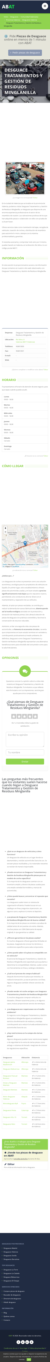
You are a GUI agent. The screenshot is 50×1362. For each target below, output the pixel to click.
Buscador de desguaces (12, 1295)
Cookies (25, 1351)
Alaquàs (24, 1096)
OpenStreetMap (20, 564)
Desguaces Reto (9, 1124)
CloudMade (15, 566)
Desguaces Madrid (10, 1248)
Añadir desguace (10, 1302)
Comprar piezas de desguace (14, 1291)
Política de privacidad (37, 1348)
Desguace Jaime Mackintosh (9, 1063)
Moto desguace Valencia (9, 1097)
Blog (5, 1313)
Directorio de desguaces (12, 1298)
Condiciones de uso (11, 1348)
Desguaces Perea (9, 1110)
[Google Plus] (27, 1342)
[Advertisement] (25, 134)
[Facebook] (18, 1342)
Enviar (25, 761)
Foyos (23, 1103)
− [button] (5, 532)
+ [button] (5, 528)
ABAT (10, 1336)
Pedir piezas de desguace (25, 52)
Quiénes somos (9, 1316)
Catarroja (24, 1110)
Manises (24, 1076)
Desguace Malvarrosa (11, 1069)
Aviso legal (23, 1348)
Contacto (7, 1320)
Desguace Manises (10, 1090)
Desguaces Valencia (11, 1252)
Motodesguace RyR (10, 1103)
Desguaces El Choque (11, 1281)
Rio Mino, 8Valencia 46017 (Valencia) (25, 340)
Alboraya (24, 1062)
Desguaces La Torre (11, 1270)
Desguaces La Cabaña (11, 1273)
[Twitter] (23, 1342)
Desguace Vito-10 (9, 1117)
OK (29, 1359)
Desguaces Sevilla (10, 1255)
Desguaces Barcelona (11, 1259)
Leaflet (5, 564)
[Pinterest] (31, 1342)
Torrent (24, 1117)
